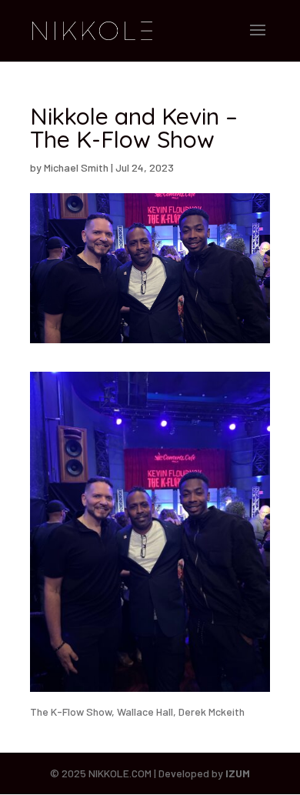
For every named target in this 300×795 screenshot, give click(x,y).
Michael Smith (76, 167)
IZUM (237, 773)
